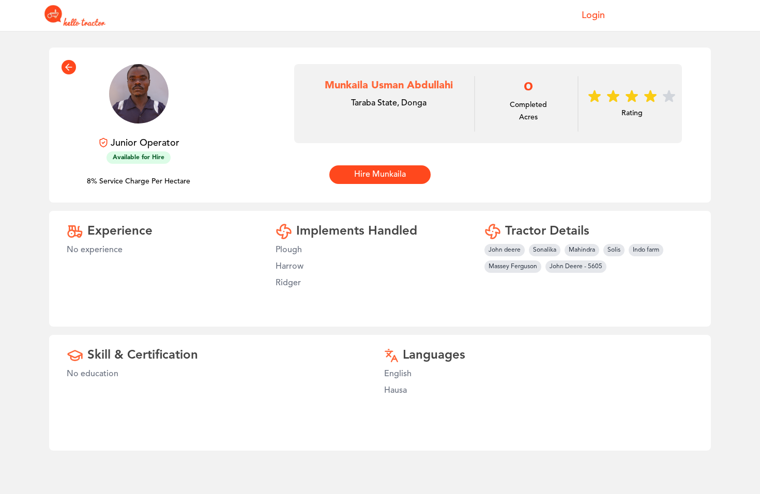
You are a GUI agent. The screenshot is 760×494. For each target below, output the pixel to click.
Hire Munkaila (380, 175)
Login (593, 15)
